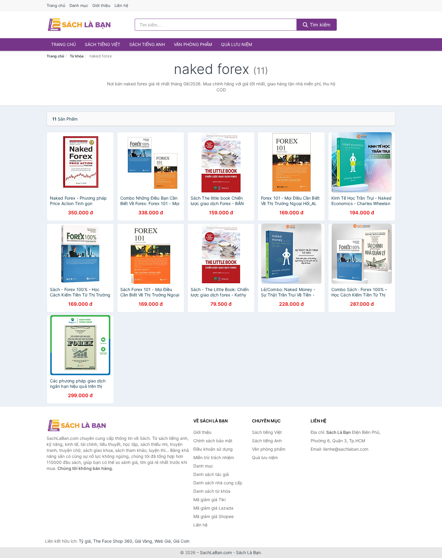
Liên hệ (121, 5)
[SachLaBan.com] (79, 24)
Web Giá (163, 541)
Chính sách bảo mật (212, 440)
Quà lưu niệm (236, 44)
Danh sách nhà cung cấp (217, 482)
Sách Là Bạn (248, 552)
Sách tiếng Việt (102, 44)
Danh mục (78, 5)
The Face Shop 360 (112, 541)
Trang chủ (56, 5)
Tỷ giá (85, 541)
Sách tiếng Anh (147, 44)
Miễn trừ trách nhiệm (213, 457)
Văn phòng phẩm (193, 44)
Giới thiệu (101, 5)
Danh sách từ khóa (211, 491)
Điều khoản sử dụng (213, 449)
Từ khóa (77, 56)
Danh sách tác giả (211, 474)
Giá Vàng (143, 541)
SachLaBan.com (216, 552)
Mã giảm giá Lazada (213, 507)
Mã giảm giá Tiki (209, 499)
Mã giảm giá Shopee (213, 516)
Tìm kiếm (319, 25)
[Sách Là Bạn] (77, 425)
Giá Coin (181, 541)
